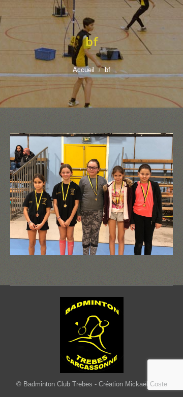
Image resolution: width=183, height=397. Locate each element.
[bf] (91, 194)
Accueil (84, 70)
